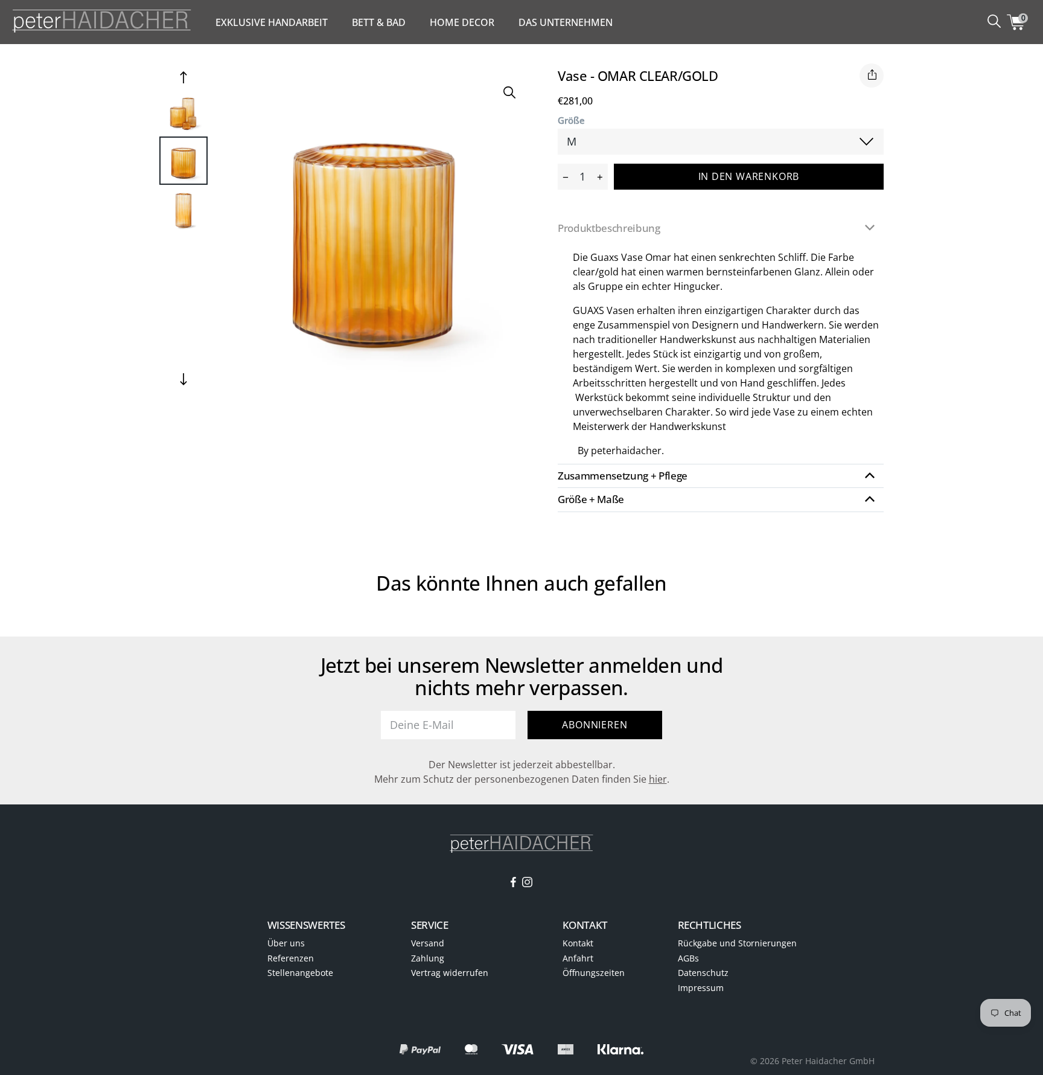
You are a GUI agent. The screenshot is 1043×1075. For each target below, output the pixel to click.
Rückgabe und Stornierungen (737, 943)
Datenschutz (703, 972)
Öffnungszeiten (594, 972)
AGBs (688, 958)
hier (658, 779)
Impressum (701, 987)
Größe (571, 120)
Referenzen (290, 958)
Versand (427, 943)
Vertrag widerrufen (449, 972)
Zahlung (427, 958)
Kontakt (578, 943)
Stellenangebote (300, 972)
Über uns (286, 943)
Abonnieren (594, 724)
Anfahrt (578, 958)
